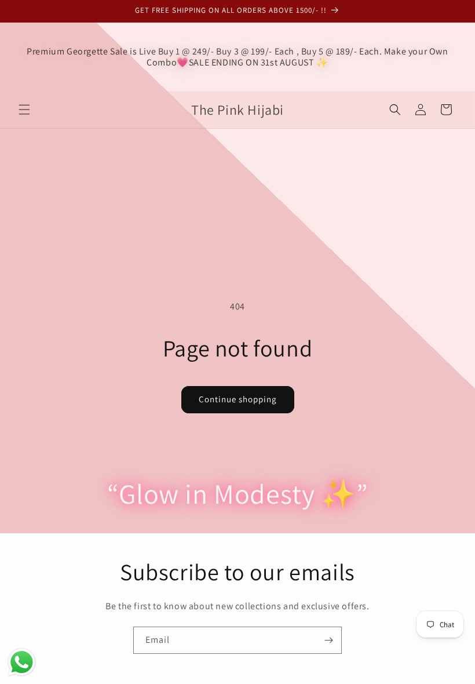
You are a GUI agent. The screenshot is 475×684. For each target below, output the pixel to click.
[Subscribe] (328, 640)
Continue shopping (238, 399)
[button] (24, 109)
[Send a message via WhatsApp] (22, 662)
